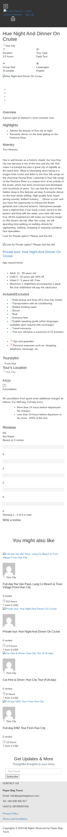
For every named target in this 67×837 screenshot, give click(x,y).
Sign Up (29, 14)
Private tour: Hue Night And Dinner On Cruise (31, 631)
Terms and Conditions (15, 818)
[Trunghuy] (9, 568)
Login (28, 11)
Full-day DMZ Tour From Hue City (24, 728)
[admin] (9, 664)
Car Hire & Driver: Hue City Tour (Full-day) (29, 679)
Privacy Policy (10, 813)
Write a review (12, 520)
